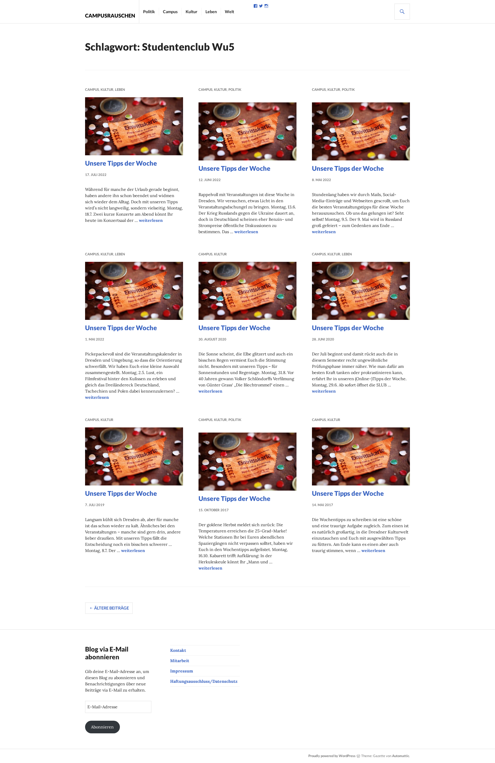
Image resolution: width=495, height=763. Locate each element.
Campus (170, 11)
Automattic (400, 756)
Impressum (181, 670)
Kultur (191, 11)
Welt (229, 11)
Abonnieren (102, 726)
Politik (149, 11)
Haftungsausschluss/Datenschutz (203, 681)
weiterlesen (151, 220)
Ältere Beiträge (111, 607)
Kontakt (178, 650)
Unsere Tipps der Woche (121, 163)
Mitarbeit (179, 660)
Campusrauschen (110, 15)
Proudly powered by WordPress (332, 756)
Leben (211, 11)
